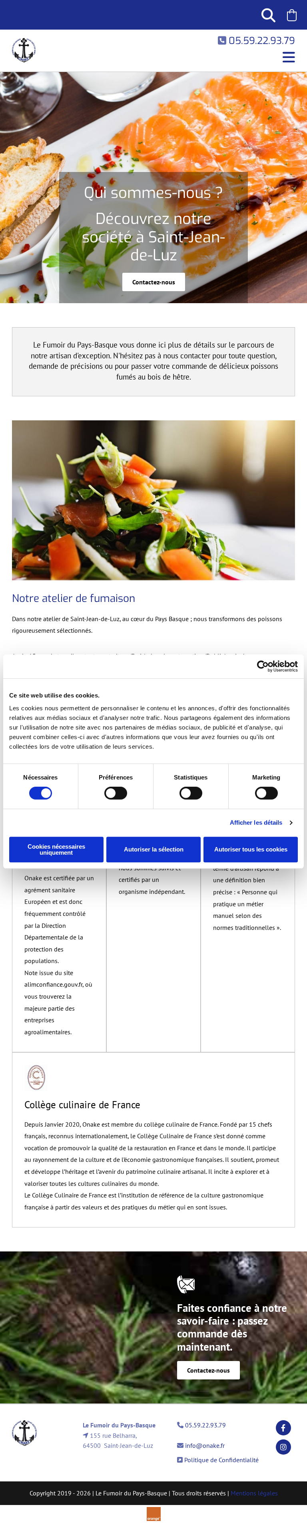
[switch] (115, 793)
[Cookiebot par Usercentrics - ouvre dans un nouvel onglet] (263, 666)
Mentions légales (254, 1493)
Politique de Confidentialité (221, 1460)
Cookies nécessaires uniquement (56, 849)
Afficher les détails (256, 822)
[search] (268, 15)
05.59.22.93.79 (205, 1425)
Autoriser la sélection (153, 849)
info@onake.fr (205, 1445)
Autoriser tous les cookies (250, 849)
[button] (292, 15)
